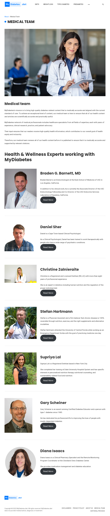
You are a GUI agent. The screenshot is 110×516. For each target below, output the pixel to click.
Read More (48, 200)
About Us (89, 508)
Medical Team (99, 508)
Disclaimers (66, 508)
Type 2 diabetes (63, 4)
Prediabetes (78, 4)
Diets (37, 4)
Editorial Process (97, 511)
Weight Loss (48, 4)
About (7, 16)
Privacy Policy (78, 508)
